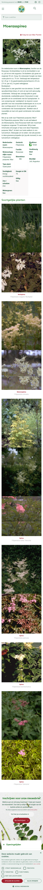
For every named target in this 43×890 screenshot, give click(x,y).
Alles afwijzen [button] (32, 881)
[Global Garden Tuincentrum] (21, 9)
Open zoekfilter (10, 17)
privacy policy (33, 809)
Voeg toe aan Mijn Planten (31, 35)
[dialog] (21, 870)
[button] (21, 886)
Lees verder (36, 864)
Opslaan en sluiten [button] (12, 881)
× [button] (40, 853)
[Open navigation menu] (3, 9)
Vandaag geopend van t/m (15, 2)
